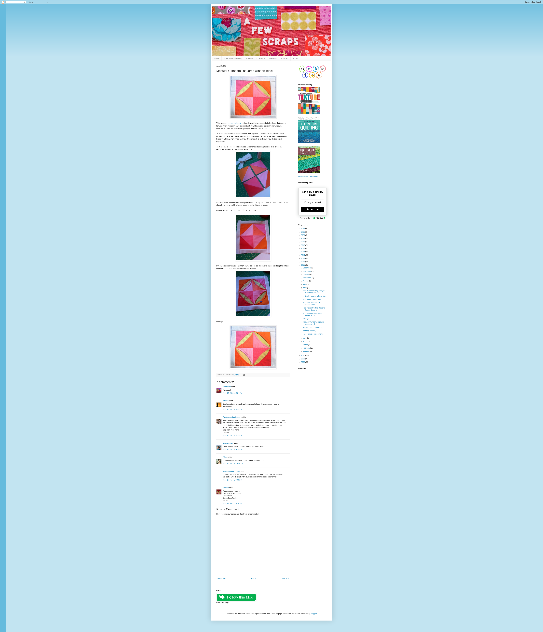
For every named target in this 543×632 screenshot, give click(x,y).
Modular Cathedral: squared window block (313, 323)
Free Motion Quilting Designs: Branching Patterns (314, 292)
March (305, 345)
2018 (303, 242)
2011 (303, 265)
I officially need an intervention (314, 296)
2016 (303, 248)
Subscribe (312, 209)
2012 (303, 262)
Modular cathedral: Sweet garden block (312, 314)
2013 (303, 258)
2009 (303, 359)
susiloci (226, 401)
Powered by (305, 218)
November (307, 271)
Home (216, 58)
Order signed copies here (308, 176)
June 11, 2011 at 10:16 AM (233, 464)
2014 (303, 255)
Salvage (306, 319)
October (306, 275)
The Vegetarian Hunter (232, 417)
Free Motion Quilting (233, 58)
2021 (303, 232)
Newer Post (221, 578)
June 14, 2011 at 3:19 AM (232, 504)
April (305, 341)
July (304, 284)
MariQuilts (227, 387)
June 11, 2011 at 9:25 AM (232, 450)
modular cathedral (234, 123)
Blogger (314, 614)
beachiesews (228, 443)
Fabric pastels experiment (312, 334)
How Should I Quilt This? (312, 299)
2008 (303, 362)
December (307, 268)
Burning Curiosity (309, 331)
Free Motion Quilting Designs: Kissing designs (314, 309)
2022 (303, 229)
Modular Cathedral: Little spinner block (312, 304)
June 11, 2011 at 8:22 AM (232, 436)
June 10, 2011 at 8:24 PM (232, 393)
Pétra (225, 457)
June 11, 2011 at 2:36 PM (232, 480)
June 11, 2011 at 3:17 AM (232, 410)
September (307, 278)
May (305, 338)
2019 (303, 239)
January (306, 351)
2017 (303, 245)
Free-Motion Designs (255, 58)
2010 (303, 355)
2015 (303, 252)
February (306, 348)
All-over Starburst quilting (312, 327)
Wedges (273, 58)
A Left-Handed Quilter (231, 471)
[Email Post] (243, 374)
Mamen (226, 488)
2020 (303, 235)
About (295, 58)
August (306, 281)
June (305, 288)
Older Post (285, 578)
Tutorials (284, 58)
